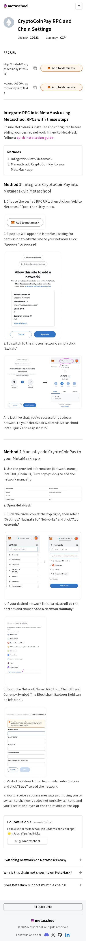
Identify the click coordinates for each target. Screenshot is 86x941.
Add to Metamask (63, 68)
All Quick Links (43, 907)
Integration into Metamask (31, 159)
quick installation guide (35, 137)
